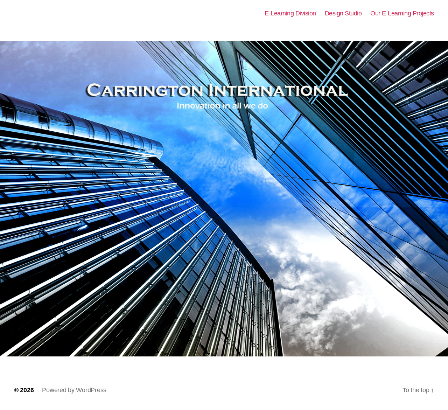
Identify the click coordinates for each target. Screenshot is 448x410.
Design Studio (343, 13)
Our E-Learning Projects (402, 13)
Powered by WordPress (74, 390)
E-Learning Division (290, 13)
